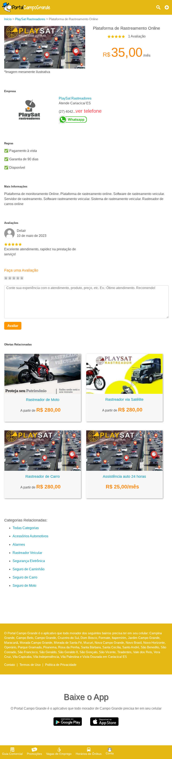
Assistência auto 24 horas (124, 476)
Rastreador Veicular (27, 553)
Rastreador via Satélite (124, 399)
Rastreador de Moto (42, 400)
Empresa (10, 91)
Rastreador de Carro (42, 476)
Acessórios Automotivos (30, 536)
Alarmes (19, 544)
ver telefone (89, 111)
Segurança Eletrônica (29, 561)
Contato (9, 664)
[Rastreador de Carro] (42, 469)
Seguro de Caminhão (28, 569)
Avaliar (12, 326)
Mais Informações (15, 186)
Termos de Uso (30, 664)
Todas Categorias (26, 528)
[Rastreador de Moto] (42, 393)
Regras (8, 143)
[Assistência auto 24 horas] (124, 469)
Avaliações (11, 222)
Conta (110, 753)
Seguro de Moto (24, 585)
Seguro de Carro (25, 577)
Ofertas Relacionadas (18, 344)
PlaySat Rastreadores (75, 98)
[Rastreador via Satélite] (124, 392)
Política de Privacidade (60, 664)
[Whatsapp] (80, 119)
